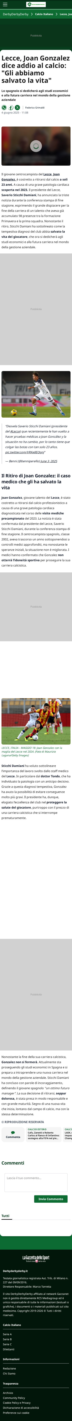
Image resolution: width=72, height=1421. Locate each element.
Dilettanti (8, 1349)
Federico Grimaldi (34, 107)
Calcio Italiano (44, 14)
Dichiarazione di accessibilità (21, 1407)
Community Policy (14, 1398)
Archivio (8, 1393)
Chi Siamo (9, 1373)
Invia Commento (51, 1199)
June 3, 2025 (48, 461)
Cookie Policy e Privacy (16, 1402)
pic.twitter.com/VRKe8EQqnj (24, 452)
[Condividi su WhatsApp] (4, 107)
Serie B (7, 1339)
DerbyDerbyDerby (15, 14)
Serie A (7, 1334)
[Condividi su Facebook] (10, 107)
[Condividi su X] (17, 107)
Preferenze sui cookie (16, 1412)
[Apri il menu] (5, 4)
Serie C (7, 1344)
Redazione (9, 1368)
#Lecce (15, 431)
